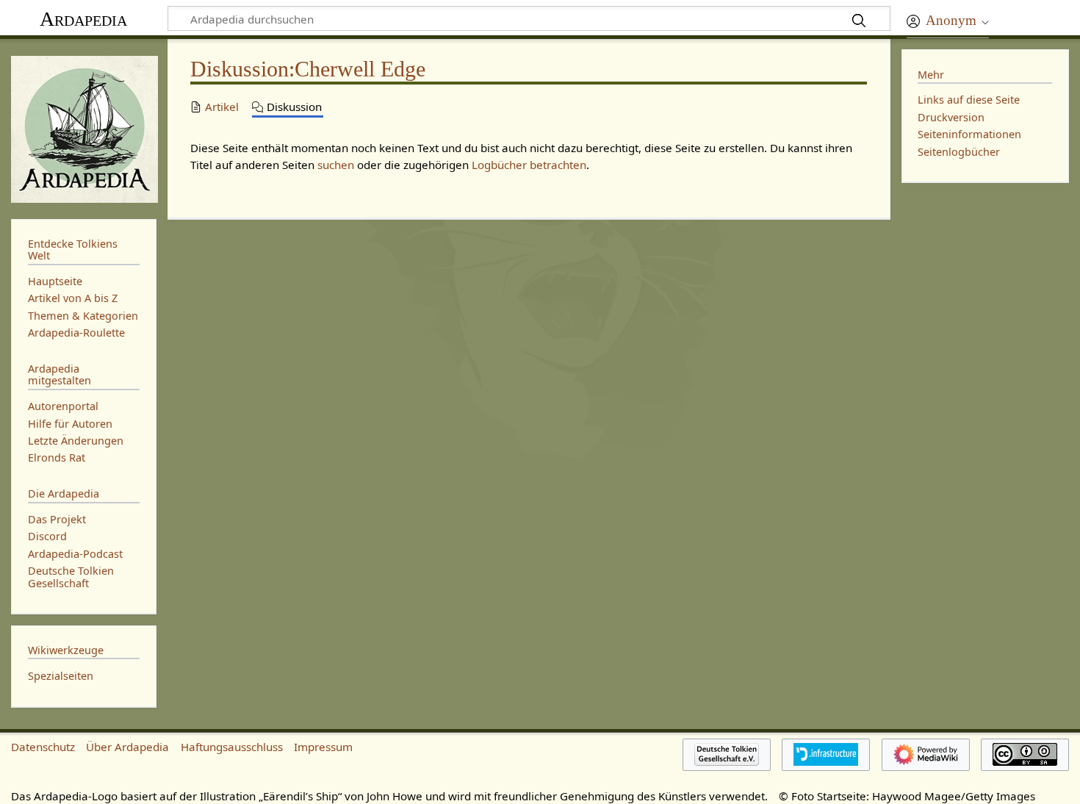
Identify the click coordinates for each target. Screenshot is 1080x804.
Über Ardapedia (127, 746)
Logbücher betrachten (529, 164)
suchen (335, 164)
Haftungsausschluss (232, 746)
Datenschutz (43, 746)
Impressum (323, 746)
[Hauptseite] (83, 127)
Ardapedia (83, 18)
